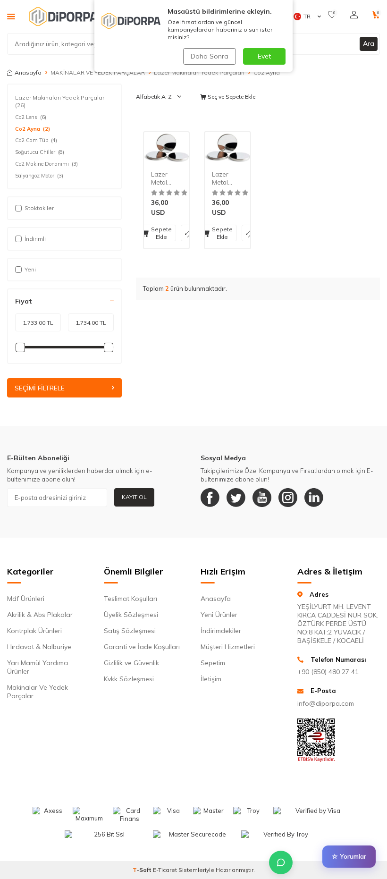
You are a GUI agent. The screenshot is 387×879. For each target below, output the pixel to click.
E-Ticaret (165, 869)
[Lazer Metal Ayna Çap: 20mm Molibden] (227, 148)
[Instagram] (287, 497)
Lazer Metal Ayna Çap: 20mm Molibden (227, 178)
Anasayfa (28, 72)
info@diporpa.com (325, 703)
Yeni (30, 269)
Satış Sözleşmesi (130, 630)
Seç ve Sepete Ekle (230, 96)
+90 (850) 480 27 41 (328, 672)
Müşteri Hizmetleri (228, 646)
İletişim (211, 679)
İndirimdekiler (221, 630)
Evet (264, 56)
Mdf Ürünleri (25, 598)
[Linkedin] (313, 497)
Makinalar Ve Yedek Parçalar (37, 691)
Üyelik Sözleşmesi (131, 614)
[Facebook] (210, 497)
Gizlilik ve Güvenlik (131, 663)
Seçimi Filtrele (40, 388)
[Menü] (11, 16)
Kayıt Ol (134, 496)
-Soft (143, 869)
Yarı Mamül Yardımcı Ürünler (37, 667)
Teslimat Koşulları (130, 598)
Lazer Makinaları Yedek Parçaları (199, 72)
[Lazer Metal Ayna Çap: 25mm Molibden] (166, 148)
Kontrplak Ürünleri (34, 630)
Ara (368, 43)
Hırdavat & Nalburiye (39, 646)
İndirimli (35, 238)
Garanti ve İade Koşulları (142, 646)
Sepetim (213, 663)
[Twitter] (236, 497)
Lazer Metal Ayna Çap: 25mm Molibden (166, 178)
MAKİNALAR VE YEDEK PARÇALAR (97, 72)
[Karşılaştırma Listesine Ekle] (189, 233)
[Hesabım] (354, 14)
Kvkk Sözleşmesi (129, 679)
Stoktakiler (39, 207)
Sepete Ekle (161, 233)
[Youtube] (261, 497)
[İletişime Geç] (281, 862)
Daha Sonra (209, 56)
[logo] (63, 16)
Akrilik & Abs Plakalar (40, 614)
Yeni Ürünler (219, 614)
